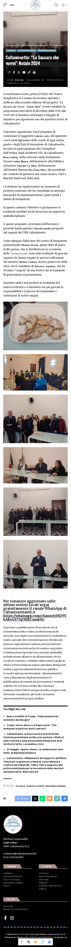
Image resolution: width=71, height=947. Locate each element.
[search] (56, 5)
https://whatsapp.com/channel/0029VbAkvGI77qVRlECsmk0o (35, 617)
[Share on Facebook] (14, 72)
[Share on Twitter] (28, 941)
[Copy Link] (29, 72)
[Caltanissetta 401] (35, 5)
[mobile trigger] (6, 5)
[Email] (24, 72)
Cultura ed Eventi (27, 50)
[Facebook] (5, 918)
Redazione (19, 80)
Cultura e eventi (35, 785)
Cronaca (11, 50)
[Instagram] (12, 918)
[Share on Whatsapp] (19, 72)
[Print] (34, 72)
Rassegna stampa (46, 50)
